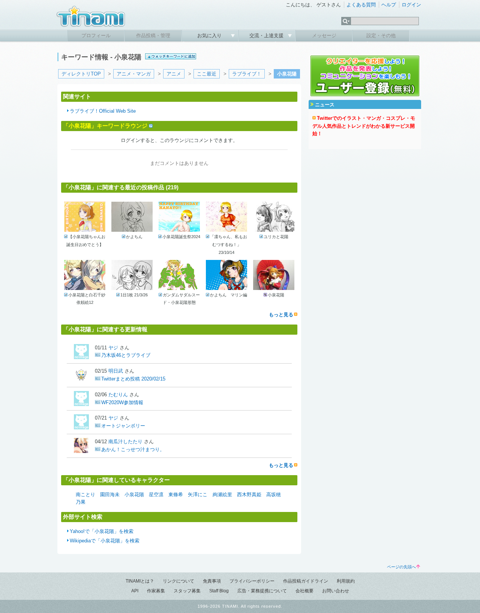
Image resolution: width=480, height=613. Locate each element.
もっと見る (281, 314)
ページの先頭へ (401, 567)
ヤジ (113, 347)
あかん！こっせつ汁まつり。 (133, 449)
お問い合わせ (335, 590)
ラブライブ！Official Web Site (103, 111)
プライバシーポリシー (252, 581)
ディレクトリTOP (81, 74)
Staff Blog (219, 590)
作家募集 (156, 590)
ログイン (411, 5)
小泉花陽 (134, 494)
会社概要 (305, 590)
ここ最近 (206, 74)
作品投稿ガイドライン (305, 581)
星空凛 (156, 494)
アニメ (173, 74)
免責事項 (212, 581)
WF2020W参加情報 (122, 402)
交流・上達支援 (267, 35)
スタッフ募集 (187, 590)
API (134, 590)
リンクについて (178, 581)
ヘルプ (388, 5)
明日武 (115, 371)
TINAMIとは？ (140, 581)
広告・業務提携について (262, 590)
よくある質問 (361, 5)
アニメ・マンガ (134, 74)
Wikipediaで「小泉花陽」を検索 (105, 541)
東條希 (175, 494)
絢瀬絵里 (222, 494)
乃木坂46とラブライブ (125, 355)
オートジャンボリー (123, 426)
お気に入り (210, 35)
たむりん (118, 394)
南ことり (85, 494)
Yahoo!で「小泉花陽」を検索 (102, 531)
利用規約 (346, 581)
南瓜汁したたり (125, 441)
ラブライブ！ (246, 74)
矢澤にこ (197, 494)
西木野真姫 (249, 494)
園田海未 (110, 494)
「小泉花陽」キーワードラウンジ (105, 125)
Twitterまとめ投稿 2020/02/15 (133, 379)
